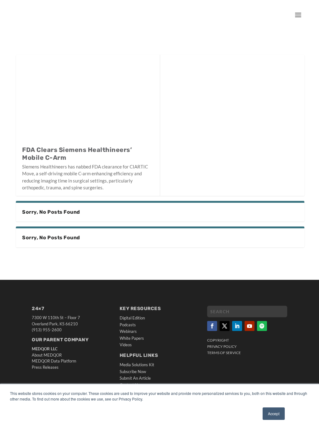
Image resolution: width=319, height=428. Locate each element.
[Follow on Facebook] (212, 326)
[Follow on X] (225, 326)
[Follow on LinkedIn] (237, 326)
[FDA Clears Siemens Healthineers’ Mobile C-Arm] (88, 100)
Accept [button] (273, 413)
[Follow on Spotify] (262, 326)
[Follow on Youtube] (250, 326)
